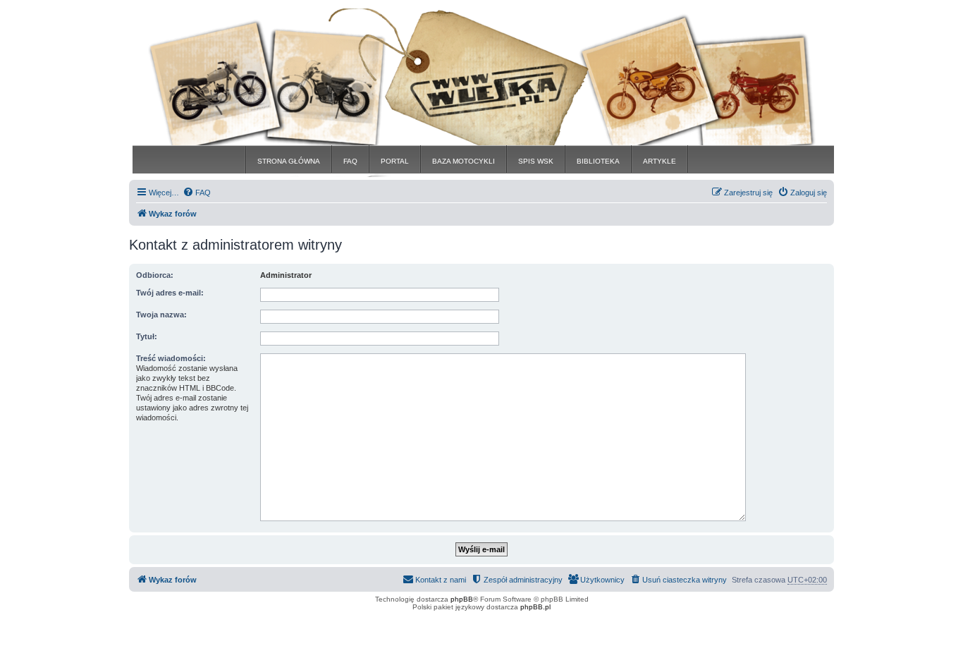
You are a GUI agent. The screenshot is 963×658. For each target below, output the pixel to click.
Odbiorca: (154, 275)
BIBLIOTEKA (598, 161)
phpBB (461, 599)
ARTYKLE (659, 161)
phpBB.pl (535, 607)
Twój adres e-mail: (170, 292)
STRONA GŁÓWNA (288, 161)
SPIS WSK (535, 161)
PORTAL (395, 161)
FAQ (350, 161)
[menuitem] (197, 192)
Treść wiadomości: (171, 358)
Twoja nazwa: (161, 314)
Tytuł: (146, 336)
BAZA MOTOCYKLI (463, 161)
